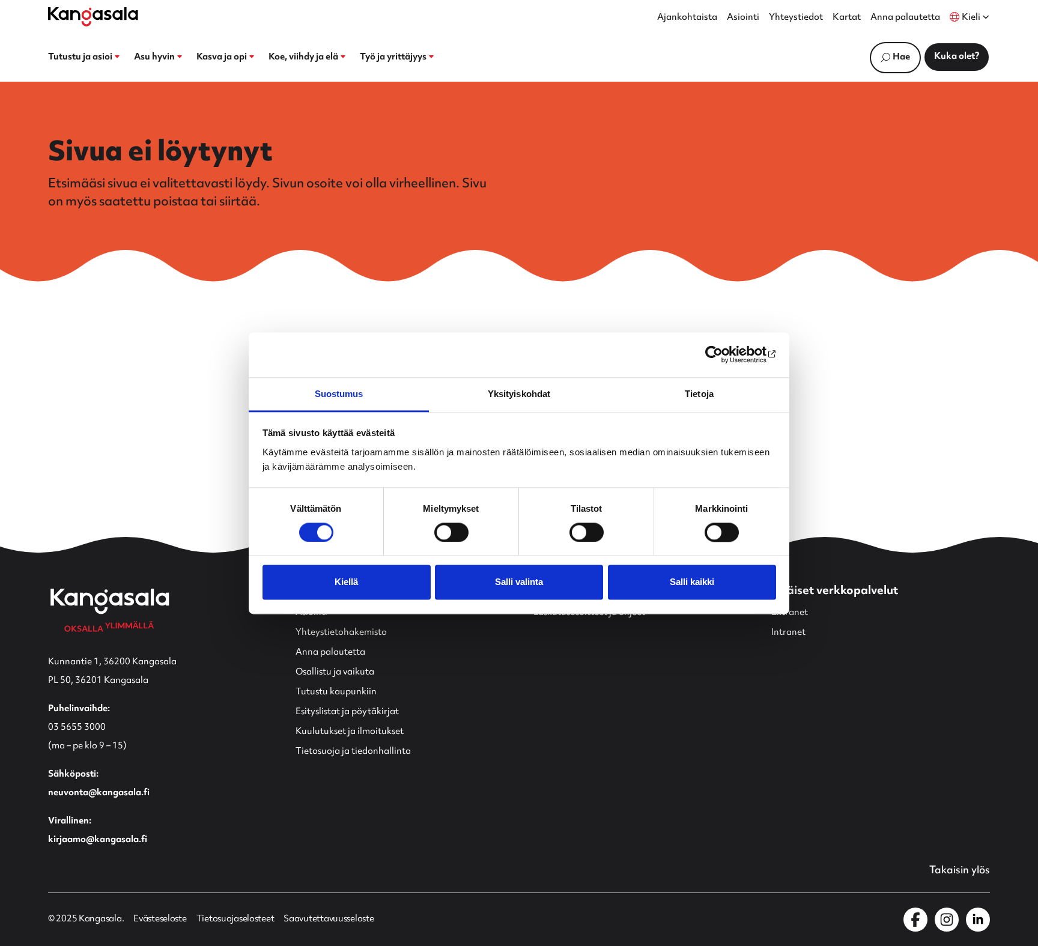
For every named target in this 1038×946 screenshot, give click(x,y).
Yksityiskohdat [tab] (519, 394)
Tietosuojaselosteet (235, 919)
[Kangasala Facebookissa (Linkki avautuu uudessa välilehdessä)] (915, 920)
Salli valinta (519, 582)
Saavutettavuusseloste (329, 919)
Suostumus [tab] (339, 394)
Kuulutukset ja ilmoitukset (350, 732)
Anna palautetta (905, 18)
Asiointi (743, 18)
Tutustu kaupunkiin (336, 692)
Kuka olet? (956, 56)
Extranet (789, 613)
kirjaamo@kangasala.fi (97, 840)
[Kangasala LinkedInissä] (978, 920)
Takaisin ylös (959, 871)
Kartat (847, 18)
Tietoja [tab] (699, 394)
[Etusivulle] (93, 16)
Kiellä (346, 582)
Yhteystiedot (796, 18)
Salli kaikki (692, 582)
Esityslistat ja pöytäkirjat (347, 712)
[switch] (451, 532)
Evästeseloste (159, 919)
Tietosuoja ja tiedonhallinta (353, 751)
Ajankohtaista (687, 18)
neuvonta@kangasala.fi (99, 793)
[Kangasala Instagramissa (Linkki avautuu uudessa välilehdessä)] (947, 920)
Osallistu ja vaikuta (335, 672)
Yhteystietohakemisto (341, 632)
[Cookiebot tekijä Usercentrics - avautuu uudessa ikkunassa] (723, 354)
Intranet (788, 632)
